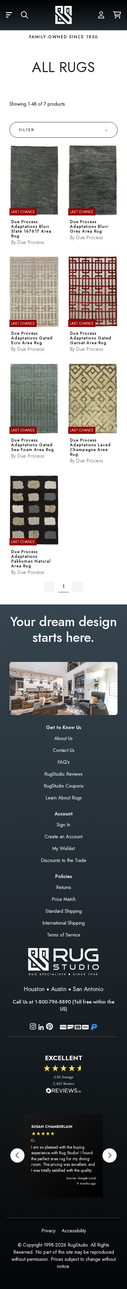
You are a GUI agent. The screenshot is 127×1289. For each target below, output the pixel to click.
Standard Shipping (63, 911)
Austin (58, 989)
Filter (26, 130)
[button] (9, 15)
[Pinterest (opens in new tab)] (49, 1027)
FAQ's (64, 762)
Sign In (63, 824)
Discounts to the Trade (63, 860)
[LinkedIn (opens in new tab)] (41, 1026)
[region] (63, 1155)
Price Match (64, 899)
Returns (63, 887)
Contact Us (63, 750)
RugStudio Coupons (64, 785)
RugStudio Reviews (63, 774)
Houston (34, 989)
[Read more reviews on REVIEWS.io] (63, 1091)
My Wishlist (63, 848)
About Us (63, 738)
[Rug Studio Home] (63, 15)
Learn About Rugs (63, 797)
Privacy (48, 1230)
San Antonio (88, 989)
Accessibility (74, 1230)
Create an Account (63, 836)
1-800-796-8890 (53, 1002)
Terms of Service (63, 934)
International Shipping (63, 923)
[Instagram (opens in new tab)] (33, 1027)
